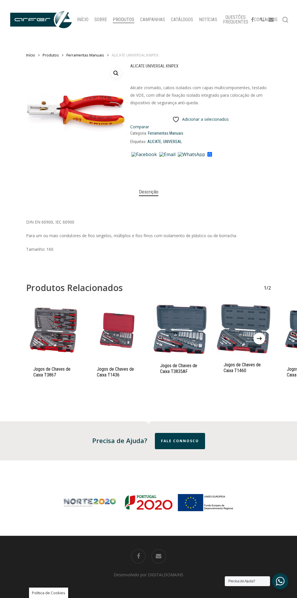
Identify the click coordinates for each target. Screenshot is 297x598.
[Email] (167, 154)
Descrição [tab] (148, 192)
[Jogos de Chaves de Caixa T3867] (53, 331)
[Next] (259, 338)
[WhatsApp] (191, 154)
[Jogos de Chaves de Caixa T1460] (243, 329)
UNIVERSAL (172, 141)
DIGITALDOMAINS (165, 574)
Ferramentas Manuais (85, 55)
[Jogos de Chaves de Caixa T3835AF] (180, 329)
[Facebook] (144, 154)
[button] (116, 73)
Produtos (51, 55)
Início (30, 55)
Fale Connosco (180, 440)
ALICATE (154, 141)
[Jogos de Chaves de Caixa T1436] (117, 331)
